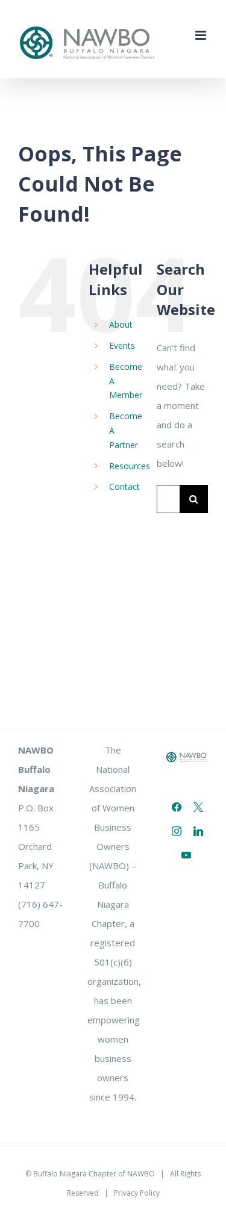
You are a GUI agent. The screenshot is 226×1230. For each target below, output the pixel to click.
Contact (124, 486)
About (121, 324)
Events (122, 345)
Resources (129, 466)
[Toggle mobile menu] (201, 35)
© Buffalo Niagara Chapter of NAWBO (90, 1174)
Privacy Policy (137, 1193)
